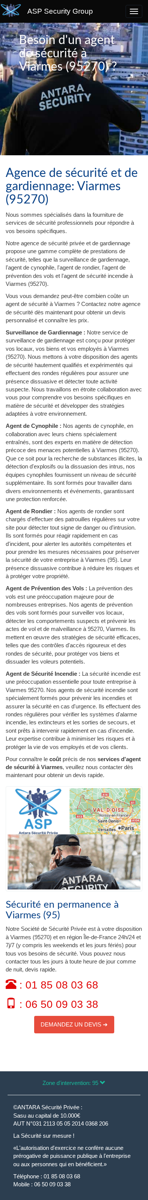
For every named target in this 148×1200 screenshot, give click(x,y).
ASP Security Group (60, 11)
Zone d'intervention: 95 (71, 1083)
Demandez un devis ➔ (74, 1024)
